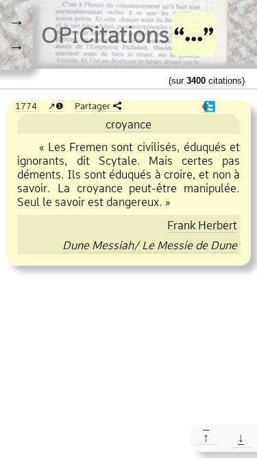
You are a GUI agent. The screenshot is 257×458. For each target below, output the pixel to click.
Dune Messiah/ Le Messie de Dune (149, 245)
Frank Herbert (202, 225)
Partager (92, 105)
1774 (26, 105)
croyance (128, 124)
